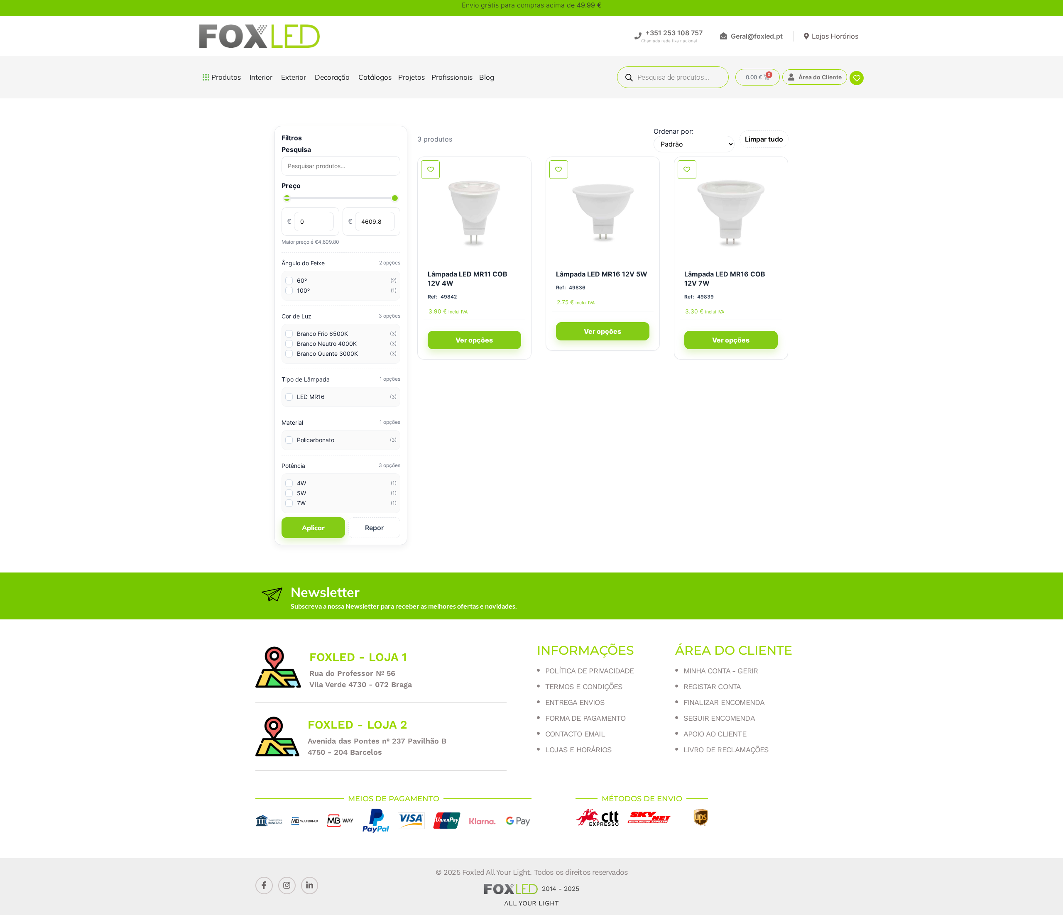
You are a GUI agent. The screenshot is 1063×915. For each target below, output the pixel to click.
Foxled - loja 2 (357, 725)
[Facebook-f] (264, 885)
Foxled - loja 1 (358, 657)
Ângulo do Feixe (341, 263)
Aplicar (313, 528)
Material (341, 422)
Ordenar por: (673, 131)
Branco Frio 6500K (347, 333)
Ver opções (474, 340)
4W (347, 483)
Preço (291, 185)
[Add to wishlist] (430, 169)
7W (347, 502)
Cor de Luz (341, 316)
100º (347, 290)
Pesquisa (296, 149)
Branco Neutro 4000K (347, 343)
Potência (341, 465)
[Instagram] (287, 885)
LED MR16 (347, 396)
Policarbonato (347, 439)
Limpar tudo (764, 139)
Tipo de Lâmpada (341, 379)
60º (347, 280)
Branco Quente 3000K (347, 353)
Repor (374, 528)
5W (347, 493)
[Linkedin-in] (309, 885)
